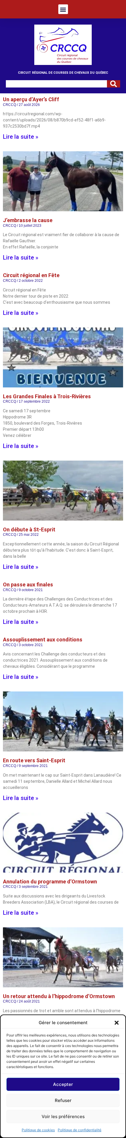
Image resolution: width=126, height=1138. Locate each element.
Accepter (63, 1084)
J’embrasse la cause (27, 220)
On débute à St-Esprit (29, 529)
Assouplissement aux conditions (42, 639)
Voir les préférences (63, 1116)
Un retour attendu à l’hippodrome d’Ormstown (59, 996)
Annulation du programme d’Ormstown (50, 881)
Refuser (63, 1100)
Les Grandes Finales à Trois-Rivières (47, 396)
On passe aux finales (28, 584)
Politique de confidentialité (79, 1130)
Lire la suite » (20, 136)
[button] (117, 1023)
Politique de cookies (38, 1130)
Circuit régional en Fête (31, 275)
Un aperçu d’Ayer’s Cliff (31, 99)
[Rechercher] (113, 83)
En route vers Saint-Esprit (34, 760)
